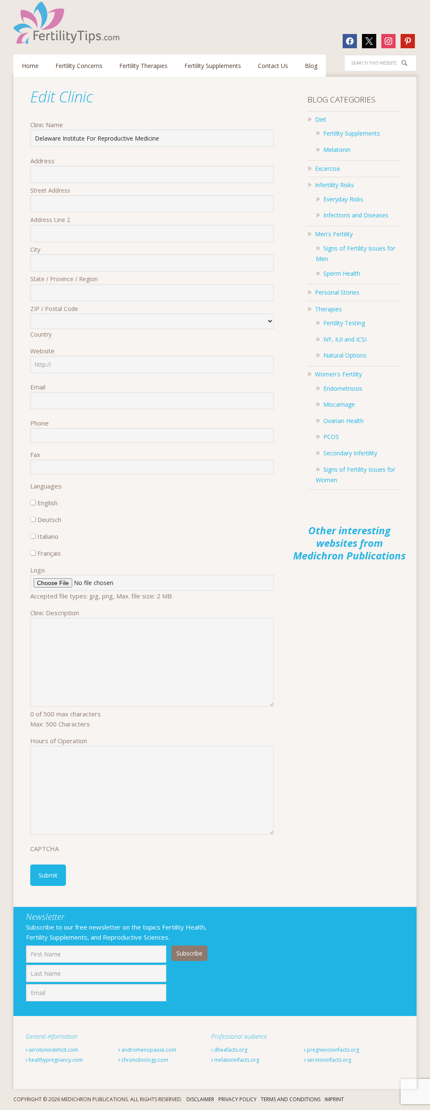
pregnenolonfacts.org (332, 1049)
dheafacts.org (230, 1049)
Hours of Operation (58, 741)
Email (37, 387)
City (35, 249)
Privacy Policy (237, 1099)
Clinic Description (54, 613)
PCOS (331, 437)
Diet (320, 119)
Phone (39, 423)
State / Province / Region (64, 279)
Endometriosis (342, 388)
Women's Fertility (338, 374)
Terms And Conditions (290, 1099)
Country (41, 334)
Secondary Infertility (350, 453)
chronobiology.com (144, 1059)
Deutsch (49, 519)
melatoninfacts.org (236, 1059)
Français (49, 553)
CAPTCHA (44, 848)
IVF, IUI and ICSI (345, 339)
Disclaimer (200, 1099)
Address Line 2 (50, 220)
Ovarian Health (343, 421)
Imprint (334, 1099)
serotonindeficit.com (52, 1049)
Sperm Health (341, 273)
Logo (37, 570)
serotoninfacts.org (328, 1059)
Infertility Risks (334, 185)
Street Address (50, 190)
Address (42, 161)
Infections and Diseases (355, 215)
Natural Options (345, 355)
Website (42, 351)
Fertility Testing (344, 323)
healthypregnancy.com (55, 1059)
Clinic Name (46, 124)
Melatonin (337, 150)
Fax (35, 454)
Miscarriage (339, 404)
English (47, 503)
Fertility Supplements (351, 133)
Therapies (328, 309)
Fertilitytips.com (68, 23)
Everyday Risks (343, 199)
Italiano (47, 536)
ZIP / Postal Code (54, 309)
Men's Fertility (334, 234)
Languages (46, 486)
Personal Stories (337, 292)
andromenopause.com (148, 1049)
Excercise (327, 168)
